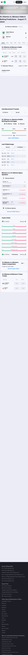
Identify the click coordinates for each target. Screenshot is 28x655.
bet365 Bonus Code (6, 641)
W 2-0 (12, 156)
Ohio (3, 622)
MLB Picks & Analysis (7, 594)
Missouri (4, 630)
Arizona (3, 609)
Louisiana (4, 605)
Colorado (4, 611)
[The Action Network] (5, 2)
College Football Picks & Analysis (9, 590)
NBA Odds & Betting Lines (8, 570)
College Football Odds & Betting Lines (10, 572)
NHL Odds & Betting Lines (8, 580)
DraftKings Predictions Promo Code (10, 652)
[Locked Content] (14, 135)
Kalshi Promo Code (6, 648)
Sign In (24, 2)
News (7, 42)
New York (4, 603)
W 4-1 (12, 159)
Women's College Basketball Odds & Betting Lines (13, 576)
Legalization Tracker (6, 601)
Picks (15, 42)
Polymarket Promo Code (7, 643)
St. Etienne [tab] (20, 147)
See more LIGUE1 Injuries (13, 211)
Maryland (4, 607)
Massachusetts (5, 624)
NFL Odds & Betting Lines (8, 568)
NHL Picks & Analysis (7, 596)
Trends (23, 42)
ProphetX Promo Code (7, 654)
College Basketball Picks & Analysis (10, 592)
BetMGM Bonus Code (7, 639)
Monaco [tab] (8, 147)
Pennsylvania (5, 615)
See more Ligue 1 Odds (13, 268)
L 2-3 (12, 162)
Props (19, 42)
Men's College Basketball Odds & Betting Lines (12, 574)
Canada (3, 632)
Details (3, 42)
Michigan (4, 620)
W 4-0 (12, 153)
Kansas (3, 626)
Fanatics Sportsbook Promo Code (9, 637)
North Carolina (5, 628)
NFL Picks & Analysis (6, 585)
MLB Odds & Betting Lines (8, 578)
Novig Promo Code (6, 650)
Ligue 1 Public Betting (13, 138)
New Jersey (4, 613)
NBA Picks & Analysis (7, 587)
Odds (11, 42)
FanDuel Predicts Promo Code (9, 646)
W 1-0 (12, 165)
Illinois (3, 618)
